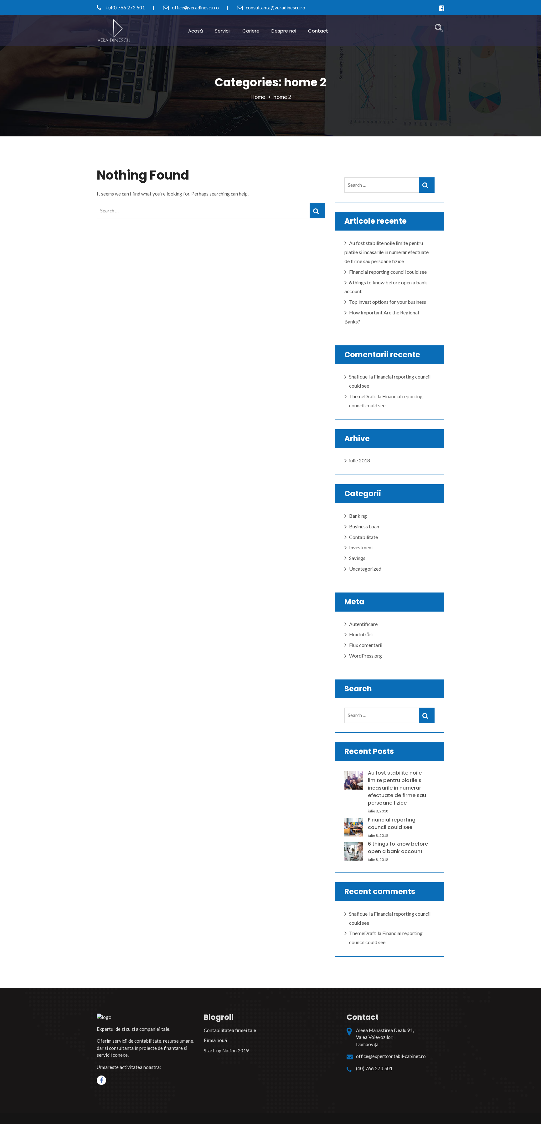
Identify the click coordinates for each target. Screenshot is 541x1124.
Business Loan (364, 526)
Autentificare (363, 624)
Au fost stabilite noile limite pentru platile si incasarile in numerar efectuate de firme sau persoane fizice (386, 252)
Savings (357, 558)
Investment (361, 547)
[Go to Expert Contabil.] (257, 96)
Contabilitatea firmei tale (230, 1030)
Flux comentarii (365, 645)
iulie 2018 (359, 460)
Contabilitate (363, 537)
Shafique (358, 376)
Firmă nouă (215, 1040)
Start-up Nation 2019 (226, 1050)
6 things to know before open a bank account (398, 847)
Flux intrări (361, 634)
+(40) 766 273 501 (125, 7)
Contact (318, 31)
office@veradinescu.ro (195, 7)
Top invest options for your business (387, 302)
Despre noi (283, 31)
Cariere (251, 31)
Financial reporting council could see (388, 272)
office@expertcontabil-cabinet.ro (391, 1056)
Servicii (222, 31)
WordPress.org (365, 656)
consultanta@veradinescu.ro (275, 7)
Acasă (195, 31)
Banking (358, 516)
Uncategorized (365, 569)
